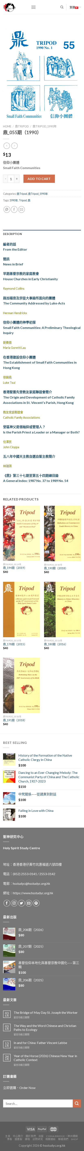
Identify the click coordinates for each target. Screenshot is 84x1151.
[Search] (61, 7)
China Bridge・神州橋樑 (62, 1136)
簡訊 (6, 259)
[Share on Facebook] (14, 209)
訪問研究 (38, 1139)
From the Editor (15, 249)
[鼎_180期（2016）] (62, 609)
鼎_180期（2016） (56, 644)
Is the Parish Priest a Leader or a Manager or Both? (41, 432)
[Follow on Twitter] (21, 903)
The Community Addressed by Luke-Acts (34, 303)
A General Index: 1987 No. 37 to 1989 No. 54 (35, 481)
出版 (41, 1136)
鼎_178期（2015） (15, 644)
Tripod (23, 200)
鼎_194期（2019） (15, 567)
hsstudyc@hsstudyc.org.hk (31, 883)
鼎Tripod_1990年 (45, 126)
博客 (9, 1139)
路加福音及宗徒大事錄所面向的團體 (29, 298)
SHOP (74, 1139)
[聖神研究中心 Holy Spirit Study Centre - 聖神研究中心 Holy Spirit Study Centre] (14, 7)
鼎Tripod (22, 126)
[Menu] (33, 7)
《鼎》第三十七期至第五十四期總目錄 (31, 475)
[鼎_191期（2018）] (21, 685)
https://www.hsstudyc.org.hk (33, 893)
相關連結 (50, 1139)
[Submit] (77, 1103)
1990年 (14, 200)
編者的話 (9, 244)
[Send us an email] (28, 903)
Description (12, 234)
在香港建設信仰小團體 (19, 357)
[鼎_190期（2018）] (62, 533)
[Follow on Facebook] (6, 903)
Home (7, 126)
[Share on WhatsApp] (6, 209)
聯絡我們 (63, 1139)
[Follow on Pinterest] (36, 903)
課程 (27, 1139)
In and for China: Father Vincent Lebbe (40, 1043)
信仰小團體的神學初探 (19, 322)
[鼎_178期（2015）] (21, 609)
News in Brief (13, 264)
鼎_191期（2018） (15, 720)
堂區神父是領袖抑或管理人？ (24, 427)
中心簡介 (18, 1136)
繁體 (72, 7)
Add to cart (39, 179)
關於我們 (31, 1136)
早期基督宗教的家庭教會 (21, 273)
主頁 (7, 1136)
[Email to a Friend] (21, 209)
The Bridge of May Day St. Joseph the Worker (46, 1012)
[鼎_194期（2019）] (21, 533)
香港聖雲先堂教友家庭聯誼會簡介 (27, 392)
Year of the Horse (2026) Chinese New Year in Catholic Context (45, 1058)
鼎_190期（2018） (56, 568)
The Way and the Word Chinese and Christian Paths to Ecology (45, 1027)
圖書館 (18, 1139)
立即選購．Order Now (19, 1088)
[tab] (42, 234)
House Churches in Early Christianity (30, 279)
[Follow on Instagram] (14, 903)
